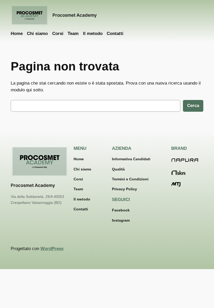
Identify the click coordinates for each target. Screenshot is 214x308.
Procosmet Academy (74, 15)
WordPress (51, 248)
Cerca (193, 105)
